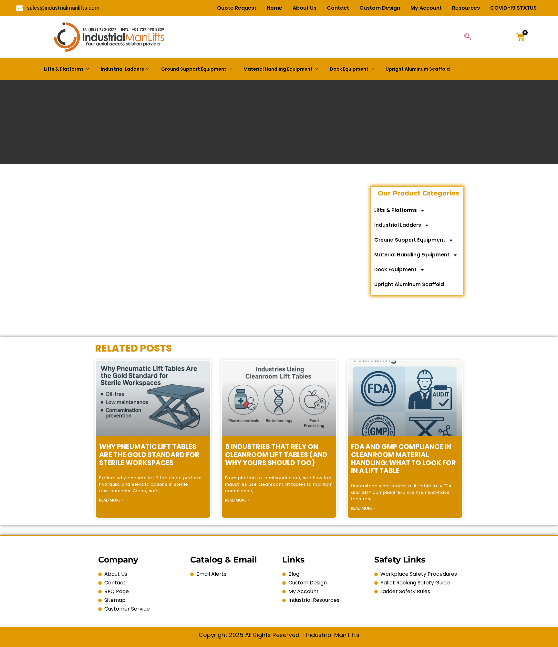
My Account (426, 8)
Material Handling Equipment (278, 69)
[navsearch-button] (467, 37)
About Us (304, 8)
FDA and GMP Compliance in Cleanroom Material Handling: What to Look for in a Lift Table (403, 459)
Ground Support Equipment (193, 69)
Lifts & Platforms (64, 69)
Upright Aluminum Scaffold (418, 69)
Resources (466, 8)
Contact (338, 8)
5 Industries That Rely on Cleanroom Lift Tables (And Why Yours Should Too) (276, 454)
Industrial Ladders (122, 69)
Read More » (111, 500)
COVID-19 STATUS (513, 8)
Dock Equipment (349, 69)
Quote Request (236, 8)
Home (274, 8)
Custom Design (379, 8)
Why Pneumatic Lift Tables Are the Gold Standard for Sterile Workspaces (149, 454)
